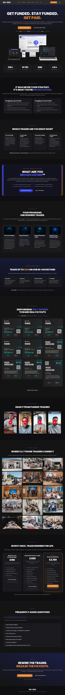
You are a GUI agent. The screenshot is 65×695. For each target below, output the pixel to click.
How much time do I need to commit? (14, 636)
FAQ (40, 2)
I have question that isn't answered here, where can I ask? (18, 645)
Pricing (37, 2)
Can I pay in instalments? (11, 642)
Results (32, 2)
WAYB (19, 2)
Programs (24, 2)
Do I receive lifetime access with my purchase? (16, 617)
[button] (32, 617)
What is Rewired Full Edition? (12, 624)
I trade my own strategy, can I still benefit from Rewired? (18, 630)
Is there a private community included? (14, 627)
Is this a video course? (10, 633)
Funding (28, 2)
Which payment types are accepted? (14, 639)
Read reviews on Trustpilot (43, 315)
